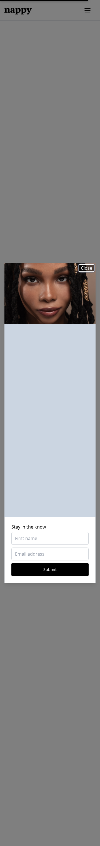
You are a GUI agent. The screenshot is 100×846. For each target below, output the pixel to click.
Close (86, 268)
